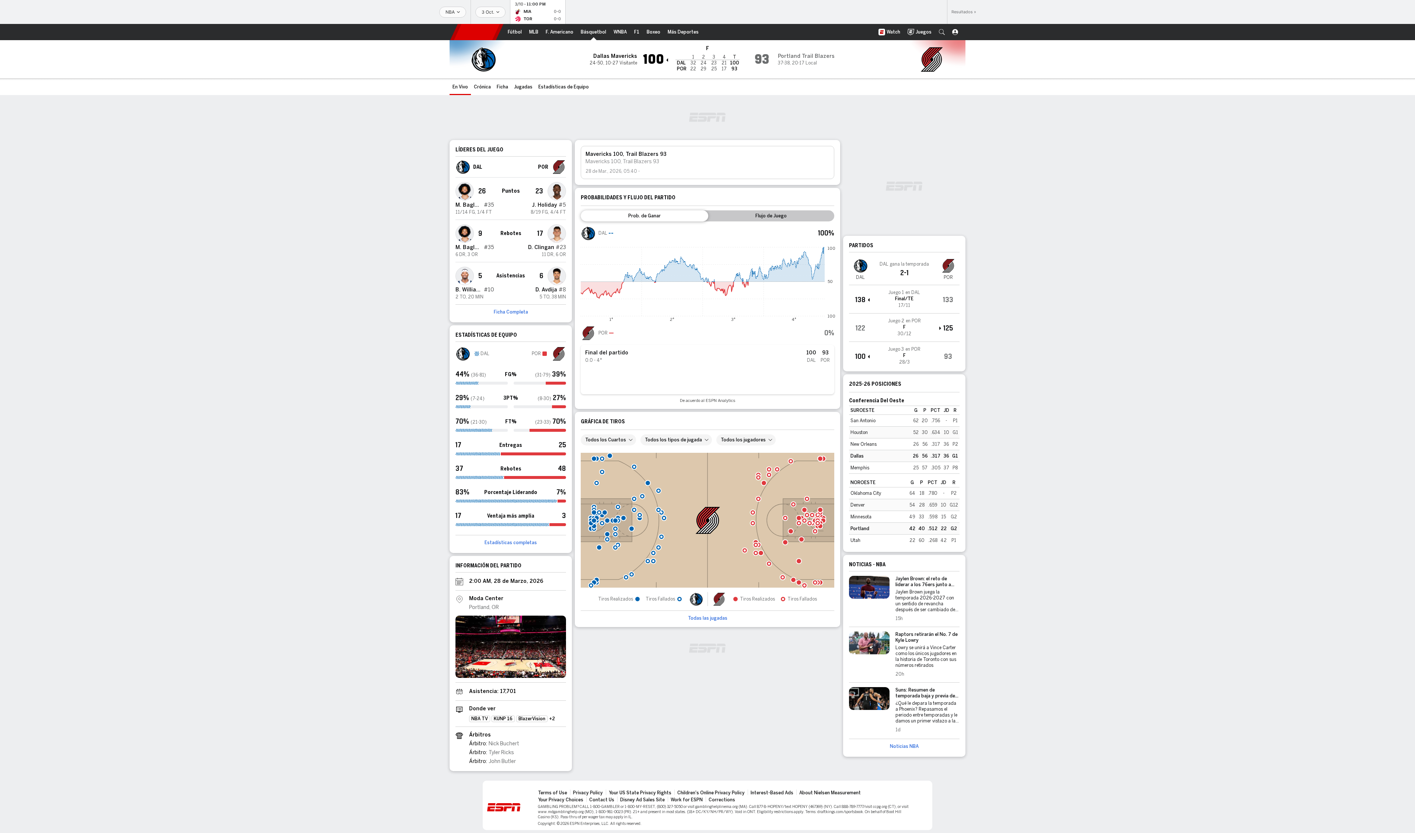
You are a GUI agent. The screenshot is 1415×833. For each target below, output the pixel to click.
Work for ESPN (687, 799)
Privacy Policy (588, 792)
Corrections (722, 799)
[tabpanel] (707, 314)
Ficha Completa (511, 312)
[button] (942, 32)
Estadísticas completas (511, 542)
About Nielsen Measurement (830, 792)
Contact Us (601, 799)
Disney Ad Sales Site (642, 799)
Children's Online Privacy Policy (711, 792)
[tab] (644, 215)
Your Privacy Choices (560, 799)
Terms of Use (552, 792)
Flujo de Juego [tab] (771, 215)
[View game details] (904, 299)
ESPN (477, 32)
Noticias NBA (904, 746)
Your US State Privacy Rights (640, 792)
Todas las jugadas (707, 618)
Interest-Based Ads (772, 792)
